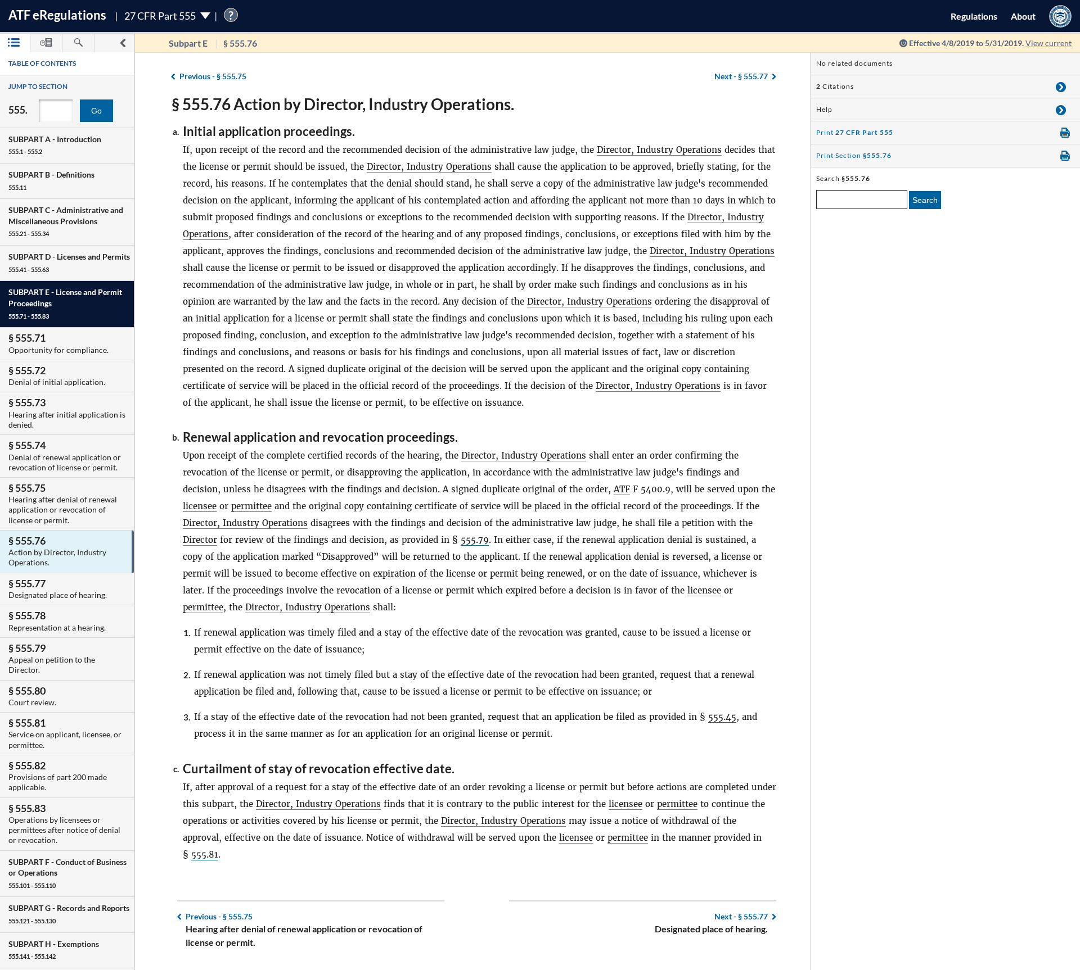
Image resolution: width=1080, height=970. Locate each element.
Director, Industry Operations (659, 149)
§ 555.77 (741, 76)
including (662, 318)
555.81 (204, 854)
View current (1048, 43)
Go (96, 110)
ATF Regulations (57, 14)
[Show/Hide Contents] (1061, 86)
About (1023, 16)
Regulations (974, 16)
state (403, 318)
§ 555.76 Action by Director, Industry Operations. (343, 104)
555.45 (722, 716)
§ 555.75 (212, 76)
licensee (200, 506)
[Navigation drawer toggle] (122, 43)
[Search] (78, 43)
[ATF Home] (1060, 16)
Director (200, 539)
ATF (622, 489)
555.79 (475, 539)
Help (824, 109)
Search (925, 200)
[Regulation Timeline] (46, 43)
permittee (251, 506)
